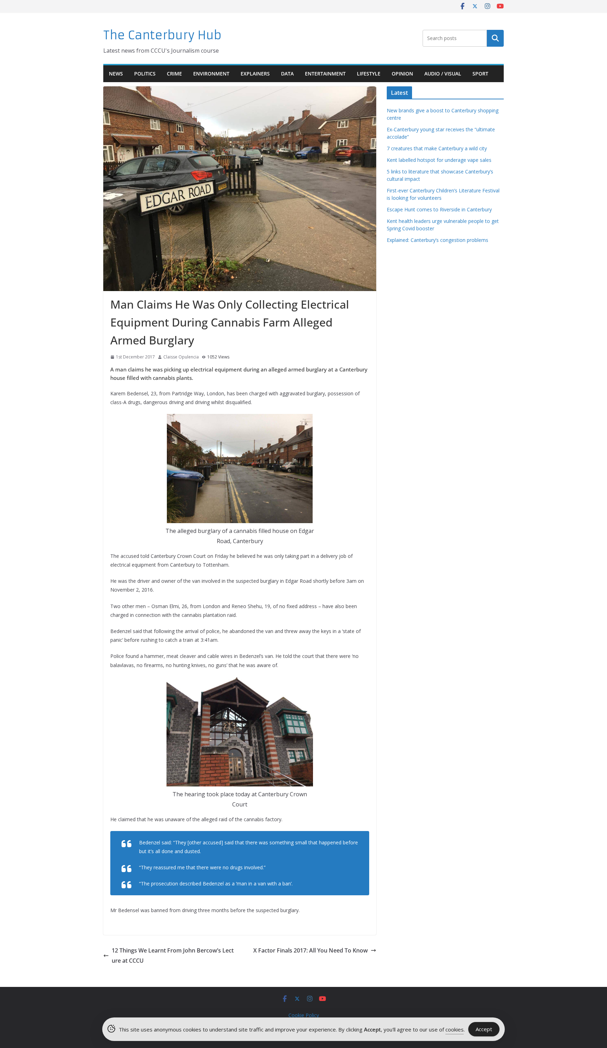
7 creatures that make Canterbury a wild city (437, 148)
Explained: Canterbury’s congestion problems (437, 240)
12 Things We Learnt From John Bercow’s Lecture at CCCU (173, 955)
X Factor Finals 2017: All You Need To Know (310, 950)
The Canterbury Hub (162, 35)
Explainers (255, 73)
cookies (454, 1029)
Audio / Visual (442, 73)
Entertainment (325, 73)
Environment (211, 73)
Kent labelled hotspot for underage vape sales (439, 160)
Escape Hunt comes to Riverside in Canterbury (439, 209)
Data (287, 73)
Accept (484, 1029)
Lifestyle (368, 73)
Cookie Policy (303, 1015)
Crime (174, 73)
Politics (145, 73)
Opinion (402, 73)
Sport (480, 73)
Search (495, 38)
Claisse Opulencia (181, 357)
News (116, 73)
